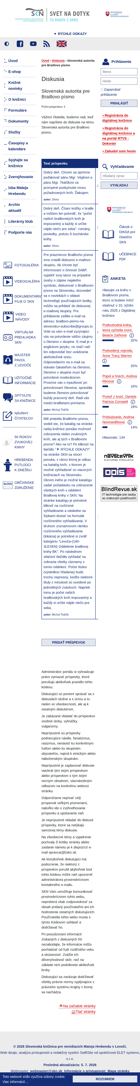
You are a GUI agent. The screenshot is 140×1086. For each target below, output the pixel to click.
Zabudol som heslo (120, 151)
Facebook (20, 43)
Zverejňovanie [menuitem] (20, 177)
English (61, 43)
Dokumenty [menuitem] (18, 121)
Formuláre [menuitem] (17, 110)
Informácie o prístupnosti (85, 1071)
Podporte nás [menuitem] (20, 232)
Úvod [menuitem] (13, 61)
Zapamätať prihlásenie (111, 92)
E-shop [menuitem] (14, 72)
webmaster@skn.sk (46, 1071)
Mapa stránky (118, 1071)
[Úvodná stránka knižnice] (70, 14)
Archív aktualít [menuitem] (14, 207)
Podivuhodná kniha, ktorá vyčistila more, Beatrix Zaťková (117, 330)
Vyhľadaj (119, 185)
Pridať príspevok (68, 642)
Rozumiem (105, 1079)
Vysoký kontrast (6, 43)
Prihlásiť (119, 103)
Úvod (45, 60)
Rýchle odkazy (70, 34)
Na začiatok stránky (79, 1006)
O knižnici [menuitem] (17, 99)
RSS (46, 43)
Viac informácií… (15, 1082)
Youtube (33, 43)
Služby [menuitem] (14, 132)
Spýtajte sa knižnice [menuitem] (18, 163)
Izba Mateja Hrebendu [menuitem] (18, 191)
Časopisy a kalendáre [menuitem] (18, 146)
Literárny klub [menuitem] (20, 221)
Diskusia (58, 60)
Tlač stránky (86, 1011)
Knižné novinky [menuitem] (15, 85)
